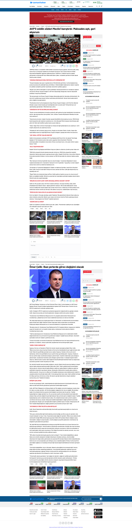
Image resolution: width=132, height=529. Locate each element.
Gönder (33, 257)
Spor (59, 6)
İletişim (55, 527)
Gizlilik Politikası (61, 527)
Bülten (62, 9)
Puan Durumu (66, 504)
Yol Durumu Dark (33, 511)
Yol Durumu (89, 504)
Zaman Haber (32, 26)
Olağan (50, 463)
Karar (46, 463)
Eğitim (70, 9)
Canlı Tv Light (33, 513)
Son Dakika (32, 6)
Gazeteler (90, 6)
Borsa (31, 504)
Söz (49, 208)
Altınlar (65, 509)
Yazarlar (84, 6)
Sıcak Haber (75, 517)
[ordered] (46, 257)
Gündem (46, 6)
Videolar (77, 6)
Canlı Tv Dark (44, 509)
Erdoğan (32, 208)
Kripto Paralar (98, 504)
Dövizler (65, 511)
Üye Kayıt (83, 511)
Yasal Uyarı (81, 527)
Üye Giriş (83, 509)
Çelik (36, 463)
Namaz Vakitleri (39, 504)
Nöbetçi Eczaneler (45, 513)
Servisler (39, 6)
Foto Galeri (70, 6)
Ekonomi (53, 6)
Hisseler (74, 504)
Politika (79, 9)
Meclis (41, 208)
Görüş (37, 208)
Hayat (75, 9)
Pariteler (81, 504)
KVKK (69, 527)
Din (66, 9)
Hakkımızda (51, 527)
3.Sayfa (52, 9)
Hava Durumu (57, 504)
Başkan (31, 463)
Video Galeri (75, 511)
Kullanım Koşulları (74, 527)
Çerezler (66, 527)
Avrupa (57, 9)
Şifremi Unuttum (85, 513)
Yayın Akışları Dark (45, 511)
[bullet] (48, 257)
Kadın (63, 6)
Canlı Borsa (54, 509)
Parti (46, 208)
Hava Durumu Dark (34, 509)
